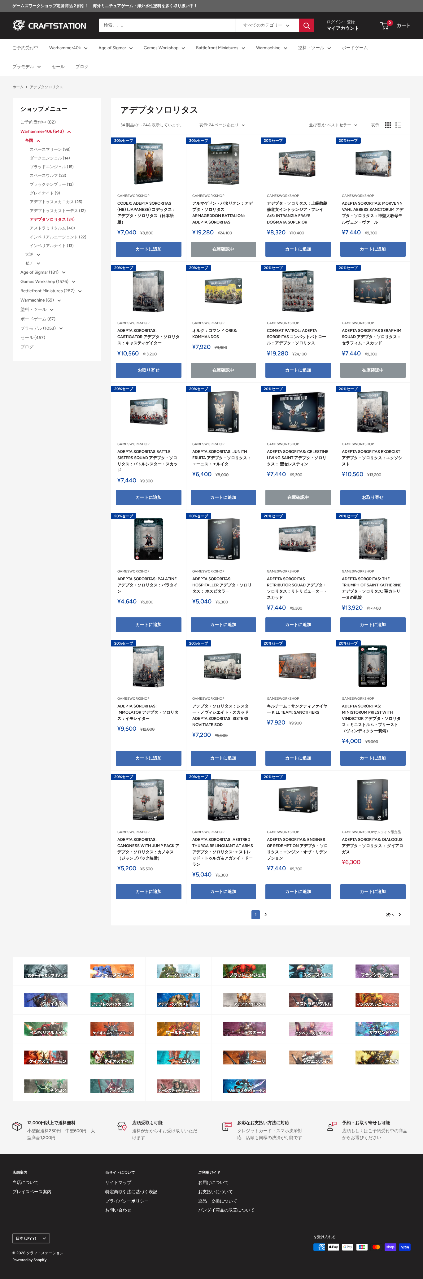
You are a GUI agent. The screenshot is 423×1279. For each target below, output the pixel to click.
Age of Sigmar (112, 48)
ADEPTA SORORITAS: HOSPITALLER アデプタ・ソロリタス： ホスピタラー (222, 585)
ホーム (18, 87)
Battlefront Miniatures (217, 48)
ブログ (82, 66)
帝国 (29, 140)
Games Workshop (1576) (44, 281)
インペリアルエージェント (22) (58, 237)
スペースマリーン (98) (50, 149)
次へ (390, 914)
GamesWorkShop (133, 196)
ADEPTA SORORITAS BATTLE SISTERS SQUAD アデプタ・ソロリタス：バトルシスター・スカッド (147, 460)
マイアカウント (343, 28)
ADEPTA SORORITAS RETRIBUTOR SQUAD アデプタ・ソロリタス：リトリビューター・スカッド (297, 588)
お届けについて (213, 1182)
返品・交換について (217, 1201)
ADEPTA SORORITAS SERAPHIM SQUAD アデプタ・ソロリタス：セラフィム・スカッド (371, 336)
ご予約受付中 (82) (38, 122)
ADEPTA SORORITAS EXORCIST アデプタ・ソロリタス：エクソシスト (372, 457)
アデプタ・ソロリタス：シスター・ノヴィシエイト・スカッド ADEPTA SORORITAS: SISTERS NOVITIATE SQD (220, 715)
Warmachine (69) (37, 300)
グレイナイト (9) (45, 193)
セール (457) (32, 337)
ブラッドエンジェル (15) (52, 166)
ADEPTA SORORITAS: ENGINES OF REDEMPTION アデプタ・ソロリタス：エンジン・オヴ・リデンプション (297, 848)
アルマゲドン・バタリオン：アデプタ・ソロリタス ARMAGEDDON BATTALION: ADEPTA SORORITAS (222, 212)
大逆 (29, 254)
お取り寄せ (148, 370)
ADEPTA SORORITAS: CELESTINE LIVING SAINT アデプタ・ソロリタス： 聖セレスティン (298, 457)
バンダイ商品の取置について (226, 1210)
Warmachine (268, 48)
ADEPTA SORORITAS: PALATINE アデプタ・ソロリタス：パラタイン (147, 585)
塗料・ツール (311, 48)
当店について (25, 1182)
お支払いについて (215, 1191)
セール (58, 66)
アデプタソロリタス (46, 87)
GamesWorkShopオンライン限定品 (371, 832)
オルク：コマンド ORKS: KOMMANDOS (214, 333)
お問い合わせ (118, 1210)
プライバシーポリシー (127, 1201)
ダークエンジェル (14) (50, 158)
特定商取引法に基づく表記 (131, 1191)
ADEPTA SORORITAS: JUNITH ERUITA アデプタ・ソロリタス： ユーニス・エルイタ (221, 457)
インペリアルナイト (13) (52, 245)
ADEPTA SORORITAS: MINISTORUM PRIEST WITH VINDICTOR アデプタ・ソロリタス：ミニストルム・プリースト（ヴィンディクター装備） (371, 718)
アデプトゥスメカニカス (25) (56, 201)
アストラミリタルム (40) (52, 228)
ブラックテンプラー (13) (52, 184)
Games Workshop (161, 48)
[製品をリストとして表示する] (398, 125)
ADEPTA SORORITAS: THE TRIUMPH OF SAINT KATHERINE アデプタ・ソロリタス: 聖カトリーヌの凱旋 (372, 588)
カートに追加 (149, 249)
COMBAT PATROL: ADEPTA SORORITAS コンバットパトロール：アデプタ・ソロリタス (296, 336)
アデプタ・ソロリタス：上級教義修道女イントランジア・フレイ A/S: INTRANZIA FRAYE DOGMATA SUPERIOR (297, 212)
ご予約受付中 (25, 48)
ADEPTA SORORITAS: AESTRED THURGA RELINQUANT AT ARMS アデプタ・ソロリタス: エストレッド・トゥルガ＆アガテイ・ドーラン (222, 852)
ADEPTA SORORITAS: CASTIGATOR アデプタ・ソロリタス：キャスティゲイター (148, 336)
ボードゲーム (355, 48)
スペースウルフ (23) (48, 175)
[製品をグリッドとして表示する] (388, 125)
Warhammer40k (65, 48)
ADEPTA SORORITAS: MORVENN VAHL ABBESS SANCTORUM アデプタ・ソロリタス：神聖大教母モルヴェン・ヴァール (372, 212)
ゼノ (29, 263)
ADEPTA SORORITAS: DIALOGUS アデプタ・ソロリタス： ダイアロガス (372, 845)
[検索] (306, 25)
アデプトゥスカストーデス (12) (58, 210)
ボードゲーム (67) (37, 319)
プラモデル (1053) (38, 328)
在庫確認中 (223, 249)
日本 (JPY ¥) (26, 1238)
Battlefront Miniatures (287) (48, 291)
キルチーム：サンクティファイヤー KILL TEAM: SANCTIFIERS (297, 709)
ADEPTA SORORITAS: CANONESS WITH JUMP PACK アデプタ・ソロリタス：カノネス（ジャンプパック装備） (148, 848)
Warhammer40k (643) (42, 131)
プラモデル (23, 66)
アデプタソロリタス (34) (52, 219)
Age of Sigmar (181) (39, 272)
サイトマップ (118, 1182)
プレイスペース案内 (31, 1191)
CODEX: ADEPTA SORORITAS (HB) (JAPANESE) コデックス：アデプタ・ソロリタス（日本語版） (146, 212)
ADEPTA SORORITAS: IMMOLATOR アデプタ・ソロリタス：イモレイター (147, 712)
